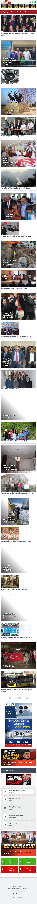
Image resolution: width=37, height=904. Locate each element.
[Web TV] (33, 2)
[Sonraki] (27, 698)
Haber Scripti (17, 897)
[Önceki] (10, 698)
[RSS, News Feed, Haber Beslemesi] (20, 893)
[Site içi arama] (23, 893)
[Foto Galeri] (35, 2)
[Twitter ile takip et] (16, 893)
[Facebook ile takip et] (13, 893)
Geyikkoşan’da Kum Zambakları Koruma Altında (16, 12)
